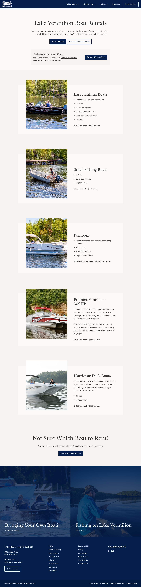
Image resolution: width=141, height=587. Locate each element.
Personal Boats (83, 556)
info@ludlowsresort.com (13, 562)
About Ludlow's (54, 553)
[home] (7, 4)
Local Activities (83, 563)
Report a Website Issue (117, 583)
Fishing (80, 549)
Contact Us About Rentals (79, 41)
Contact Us (116, 4)
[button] (72, 4)
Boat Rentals (82, 553)
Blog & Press (53, 570)
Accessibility (104, 583)
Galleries (52, 560)
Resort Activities (83, 546)
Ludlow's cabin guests (69, 58)
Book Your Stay (130, 4)
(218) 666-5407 (9, 559)
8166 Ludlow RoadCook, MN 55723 (11, 553)
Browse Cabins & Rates (96, 57)
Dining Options (54, 563)
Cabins (51, 546)
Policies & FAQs (54, 556)
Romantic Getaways (55, 549)
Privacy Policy (94, 583)
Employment (53, 567)
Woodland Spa (83, 560)
